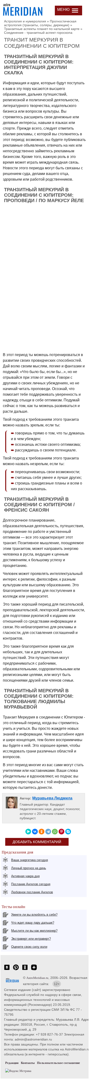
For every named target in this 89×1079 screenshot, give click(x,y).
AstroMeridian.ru (37, 978)
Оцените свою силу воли (29, 946)
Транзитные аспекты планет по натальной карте (42, 29)
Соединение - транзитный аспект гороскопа (38, 32)
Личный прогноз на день (28, 868)
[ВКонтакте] (35, 831)
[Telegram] (48, 831)
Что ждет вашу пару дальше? (32, 922)
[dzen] (33, 970)
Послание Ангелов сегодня (30, 884)
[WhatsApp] (55, 831)
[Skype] (68, 831)
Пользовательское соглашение (58, 1063)
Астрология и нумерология (25, 21)
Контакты (28, 1063)
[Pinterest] (61, 831)
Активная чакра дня (25, 876)
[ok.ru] (24, 970)
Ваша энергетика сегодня (29, 860)
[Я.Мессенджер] (28, 831)
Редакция (12, 1063)
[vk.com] (6, 970)
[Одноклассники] (41, 831)
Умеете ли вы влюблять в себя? (34, 914)
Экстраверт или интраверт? (31, 938)
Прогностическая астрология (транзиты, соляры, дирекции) (40, 23)
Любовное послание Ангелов (32, 892)
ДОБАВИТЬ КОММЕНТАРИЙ (37, 842)
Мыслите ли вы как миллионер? (34, 930)
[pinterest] (15, 970)
